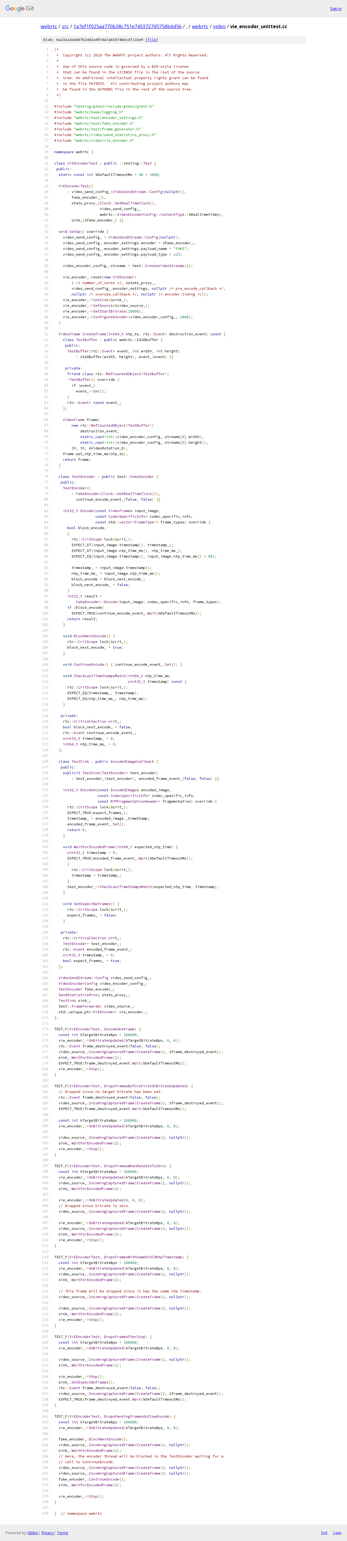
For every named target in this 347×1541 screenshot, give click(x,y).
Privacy (47, 1532)
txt (324, 1532)
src (65, 26)
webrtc (49, 26)
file (151, 39)
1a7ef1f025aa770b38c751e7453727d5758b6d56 (127, 26)
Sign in (336, 8)
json (337, 1532)
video (219, 26)
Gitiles (32, 1532)
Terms (62, 1532)
